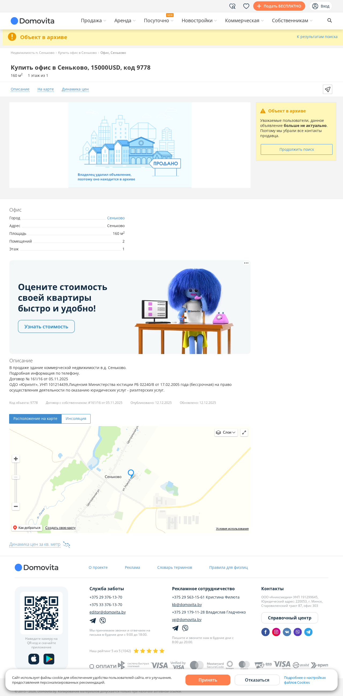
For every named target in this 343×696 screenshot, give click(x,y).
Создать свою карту (60, 528)
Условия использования (232, 528)
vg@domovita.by (187, 620)
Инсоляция (76, 418)
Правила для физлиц (228, 567)
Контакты (272, 589)
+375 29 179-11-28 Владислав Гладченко (209, 612)
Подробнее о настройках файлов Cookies (305, 680)
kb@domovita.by (187, 605)
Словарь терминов (174, 567)
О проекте (98, 567)
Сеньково (116, 217)
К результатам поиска (317, 37)
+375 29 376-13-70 (106, 597)
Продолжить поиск (296, 149)
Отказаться (257, 680)
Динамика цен (75, 89)
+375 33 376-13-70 (106, 605)
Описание (20, 89)
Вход (325, 6)
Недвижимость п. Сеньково (32, 52)
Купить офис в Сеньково (77, 52)
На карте (46, 89)
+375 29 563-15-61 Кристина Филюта (206, 597)
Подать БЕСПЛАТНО (282, 6)
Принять (208, 680)
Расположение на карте (35, 418)
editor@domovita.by (108, 612)
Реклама (132, 567)
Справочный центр (289, 618)
